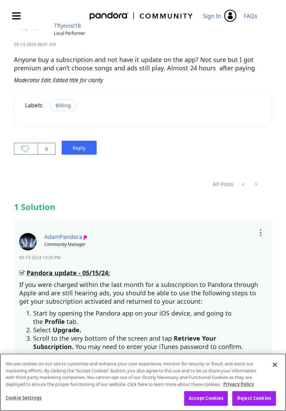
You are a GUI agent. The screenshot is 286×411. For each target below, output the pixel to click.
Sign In (212, 16)
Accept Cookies (206, 398)
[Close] (275, 364)
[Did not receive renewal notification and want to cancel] (244, 184)
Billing (63, 105)
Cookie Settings (24, 398)
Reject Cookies (254, 398)
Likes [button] (26, 148)
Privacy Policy (238, 384)
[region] (143, 382)
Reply (79, 147)
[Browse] (20, 16)
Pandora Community (141, 15)
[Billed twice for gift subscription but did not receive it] (255, 184)
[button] (260, 233)
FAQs (250, 16)
